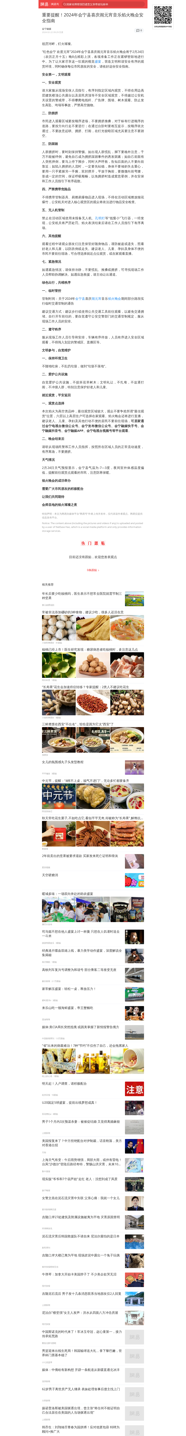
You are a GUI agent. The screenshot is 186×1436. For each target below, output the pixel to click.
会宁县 (80, 298)
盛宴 (98, 61)
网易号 (55, 4)
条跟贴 (92, 570)
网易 (44, 4)
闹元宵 (97, 298)
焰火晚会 (114, 298)
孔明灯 (100, 218)
